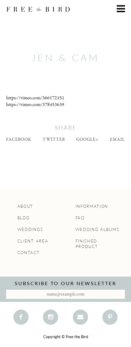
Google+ (87, 139)
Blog (23, 218)
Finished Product (87, 243)
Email (117, 139)
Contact (28, 252)
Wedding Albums (97, 229)
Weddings (30, 229)
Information (92, 206)
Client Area (32, 241)
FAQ (80, 218)
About (25, 206)
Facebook (18, 139)
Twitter (54, 139)
